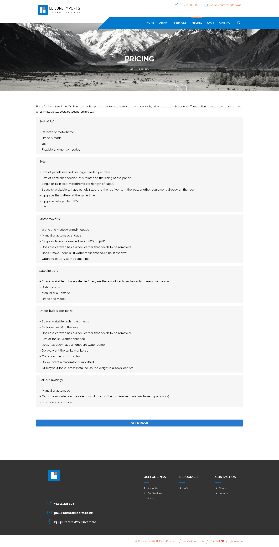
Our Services (154, 493)
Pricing (151, 498)
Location (224, 493)
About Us (152, 488)
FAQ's (186, 488)
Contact (223, 488)
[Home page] (131, 69)
